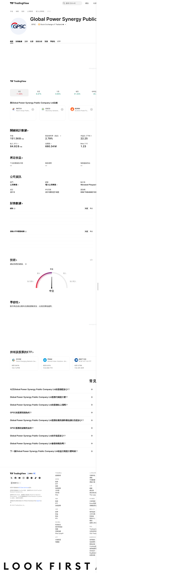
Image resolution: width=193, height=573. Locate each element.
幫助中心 (92, 518)
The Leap (93, 495)
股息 (56, 516)
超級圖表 (58, 475)
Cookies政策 (94, 546)
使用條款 (92, 539)
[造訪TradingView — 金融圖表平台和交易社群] (18, 81)
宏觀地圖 (58, 531)
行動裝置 (58, 539)
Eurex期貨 (93, 503)
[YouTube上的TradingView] (19, 478)
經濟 (56, 512)
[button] (90, 3)
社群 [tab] (31, 41)
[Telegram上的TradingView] (31, 478)
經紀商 (92, 490)
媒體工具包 (93, 523)
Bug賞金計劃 (94, 553)
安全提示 (92, 551)
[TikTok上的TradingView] (35, 478)
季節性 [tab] (52, 41)
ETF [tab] (59, 41)
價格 (91, 477)
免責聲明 (92, 542)
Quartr (38, 501)
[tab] (86, 208)
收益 (56, 514)
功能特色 (92, 475)
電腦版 (57, 542)
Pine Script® (59, 533)
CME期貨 (92, 501)
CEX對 (57, 490)
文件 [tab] (26, 41)
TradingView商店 (95, 529)
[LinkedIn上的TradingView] (27, 478)
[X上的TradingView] (11, 478)
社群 (95, 3)
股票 (56, 481)
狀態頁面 (92, 555)
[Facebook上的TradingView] (15, 478)
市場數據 (92, 480)
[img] (63, 24)
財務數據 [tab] (19, 41)
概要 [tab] (11, 41)
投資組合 (58, 524)
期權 (56, 529)
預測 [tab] (46, 41)
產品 (87, 3)
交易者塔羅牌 (94, 531)
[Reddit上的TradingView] (39, 478)
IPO (56, 518)
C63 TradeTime (95, 533)
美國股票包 (93, 505)
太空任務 (92, 514)
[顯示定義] (14, 136)
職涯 (91, 520)
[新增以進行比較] (32, 109)
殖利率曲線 (58, 527)
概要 (91, 488)
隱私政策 (92, 544)
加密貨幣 (58, 488)
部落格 (92, 516)
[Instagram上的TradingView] (23, 478)
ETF (56, 484)
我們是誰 (92, 512)
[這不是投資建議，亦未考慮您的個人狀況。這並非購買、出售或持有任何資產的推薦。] (26, 264)
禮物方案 (92, 482)
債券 (56, 486)
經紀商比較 (93, 492)
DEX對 (57, 492)
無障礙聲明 (93, 548)
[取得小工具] (91, 260)
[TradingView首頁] (19, 3)
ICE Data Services (23, 487)
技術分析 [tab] (39, 41)
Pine (56, 495)
